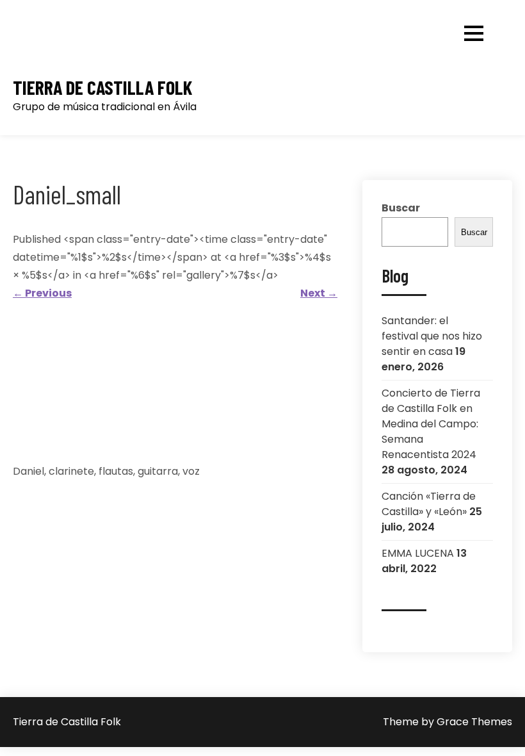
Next (318, 293)
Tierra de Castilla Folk (102, 87)
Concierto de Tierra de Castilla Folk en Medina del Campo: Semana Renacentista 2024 (431, 424)
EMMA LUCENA (418, 553)
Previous (42, 293)
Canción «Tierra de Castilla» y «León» (429, 504)
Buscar (401, 208)
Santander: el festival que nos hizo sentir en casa (432, 336)
